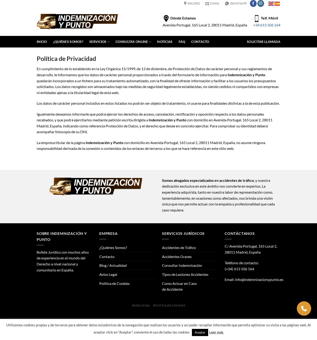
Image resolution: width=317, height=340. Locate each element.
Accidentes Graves (177, 256)
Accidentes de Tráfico (179, 247)
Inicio (42, 42)
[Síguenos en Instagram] (260, 3)
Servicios (98, 42)
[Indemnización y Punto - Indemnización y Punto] (77, 21)
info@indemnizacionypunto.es (259, 279)
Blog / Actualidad (113, 265)
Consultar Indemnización (182, 265)
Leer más (216, 332)
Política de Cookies (114, 283)
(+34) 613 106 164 (239, 269)
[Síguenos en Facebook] (253, 3)
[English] (271, 3)
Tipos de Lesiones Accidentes (185, 274)
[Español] (277, 3)
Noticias (164, 42)
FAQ (182, 42)
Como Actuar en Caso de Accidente (179, 286)
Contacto (200, 42)
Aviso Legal (108, 274)
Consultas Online (132, 42)
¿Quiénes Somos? (68, 42)
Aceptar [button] (200, 332)
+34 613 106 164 (266, 25)
